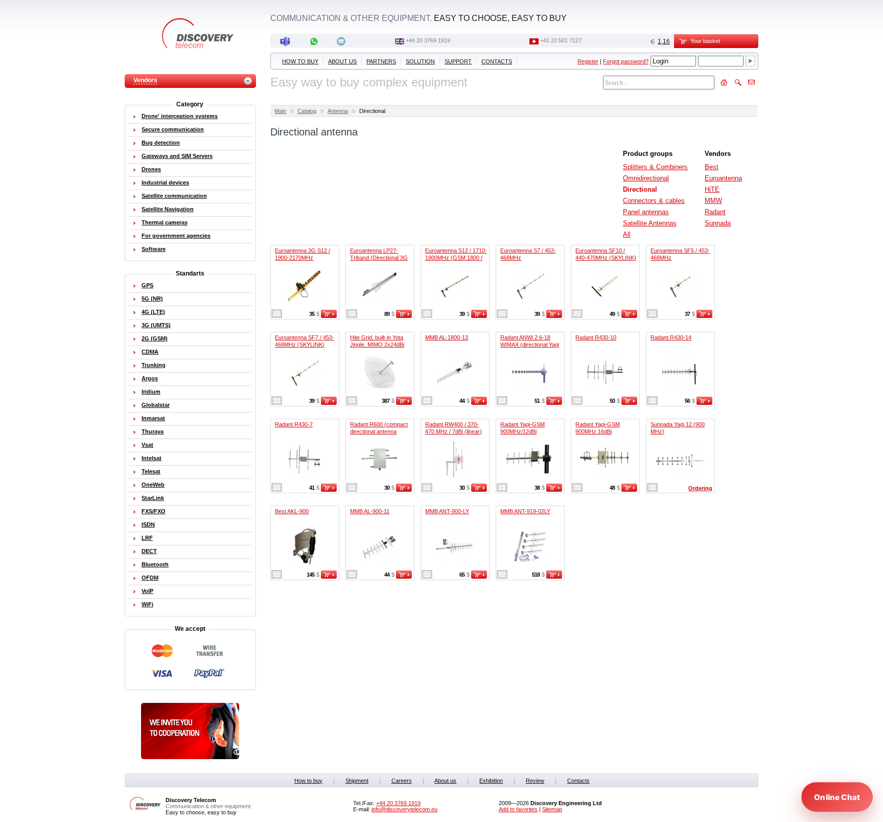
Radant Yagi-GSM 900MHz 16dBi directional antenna (598, 431)
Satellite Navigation (168, 209)
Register (587, 61)
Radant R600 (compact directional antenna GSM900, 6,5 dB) (379, 431)
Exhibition (491, 781)
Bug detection (161, 143)
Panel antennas (646, 212)
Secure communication (173, 129)
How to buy (300, 61)
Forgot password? (625, 61)
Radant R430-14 (670, 337)
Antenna (338, 111)
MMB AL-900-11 (369, 511)
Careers (401, 781)
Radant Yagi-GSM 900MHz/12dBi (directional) (522, 431)
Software (154, 249)
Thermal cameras (165, 222)
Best (711, 167)
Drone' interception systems (180, 116)
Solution (420, 61)
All (627, 234)
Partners (381, 61)
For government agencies (176, 236)
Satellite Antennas (650, 223)
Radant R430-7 (294, 424)
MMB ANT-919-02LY (525, 511)
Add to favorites (518, 809)
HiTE (712, 189)
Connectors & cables (654, 200)
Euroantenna (723, 178)
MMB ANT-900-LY (447, 511)
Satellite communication (174, 196)
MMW (713, 200)
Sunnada (718, 223)
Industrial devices (165, 182)
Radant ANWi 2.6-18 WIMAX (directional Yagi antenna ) (529, 344)
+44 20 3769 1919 (428, 40)
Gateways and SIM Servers (177, 156)
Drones (151, 169)
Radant (715, 212)
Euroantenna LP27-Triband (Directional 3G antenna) (379, 257)
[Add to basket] (329, 316)
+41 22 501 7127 (561, 40)
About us (342, 61)
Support (458, 61)
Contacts (496, 61)
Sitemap (552, 809)
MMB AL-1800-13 (446, 337)
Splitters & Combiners (655, 167)
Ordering (700, 488)
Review (535, 781)
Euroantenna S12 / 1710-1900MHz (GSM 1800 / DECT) (456, 257)
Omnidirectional (646, 178)
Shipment (356, 781)
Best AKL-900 (292, 511)
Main (280, 111)
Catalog (306, 111)
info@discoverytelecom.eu (404, 809)
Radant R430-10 (595, 337)
